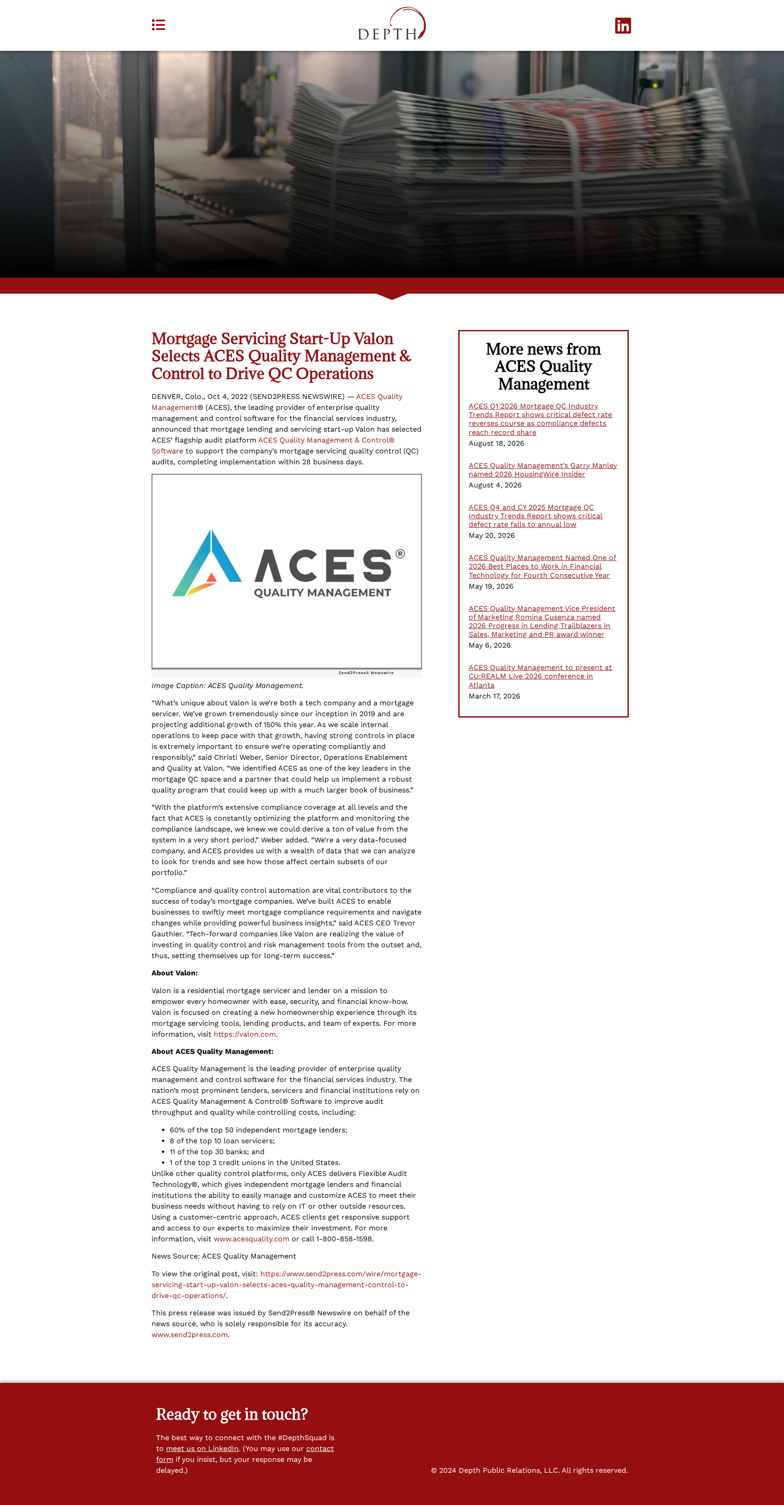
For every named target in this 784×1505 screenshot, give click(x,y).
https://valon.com (245, 1034)
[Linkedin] (623, 25)
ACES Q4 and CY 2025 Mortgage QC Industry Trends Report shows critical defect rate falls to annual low (536, 516)
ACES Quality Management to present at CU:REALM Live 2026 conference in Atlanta (540, 676)
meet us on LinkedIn (202, 1448)
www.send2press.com (190, 1334)
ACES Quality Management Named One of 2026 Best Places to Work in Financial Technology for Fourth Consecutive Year (542, 566)
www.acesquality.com (251, 1238)
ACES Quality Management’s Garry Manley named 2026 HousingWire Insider (543, 469)
